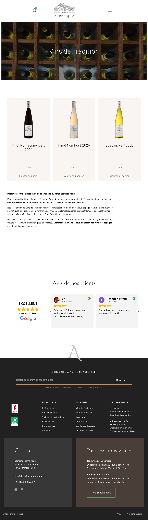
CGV (119, 514)
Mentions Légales (134, 514)
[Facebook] (15, 489)
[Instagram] (21, 489)
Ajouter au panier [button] (28, 175)
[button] (110, 10)
